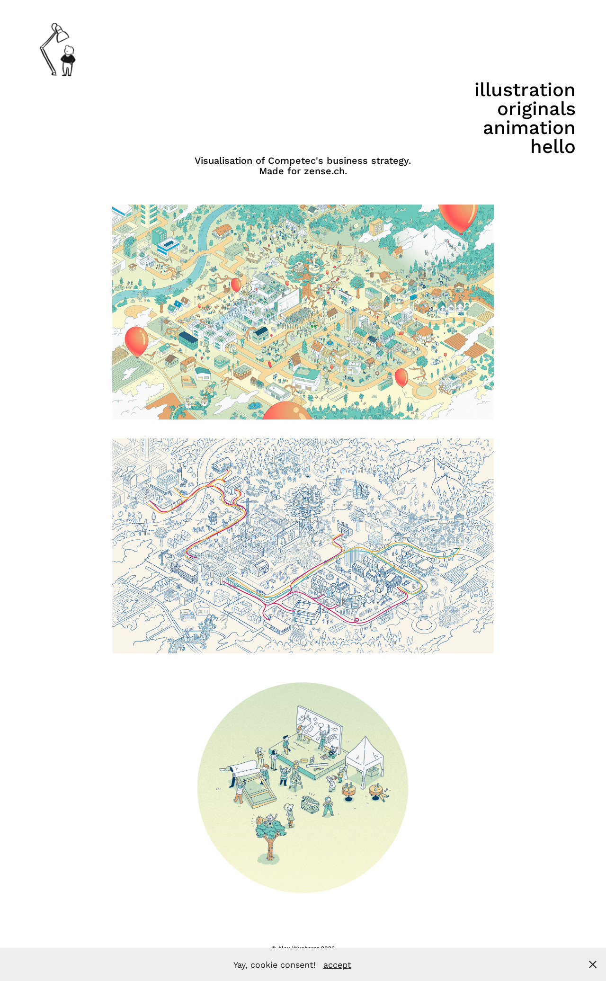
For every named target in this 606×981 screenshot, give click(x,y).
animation (529, 127)
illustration (525, 89)
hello (553, 146)
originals (536, 108)
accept (337, 964)
